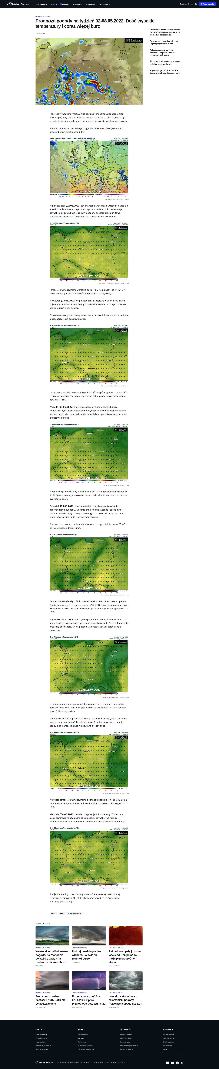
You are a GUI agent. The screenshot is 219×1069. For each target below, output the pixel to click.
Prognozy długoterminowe (129, 1046)
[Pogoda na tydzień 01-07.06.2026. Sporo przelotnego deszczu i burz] (89, 981)
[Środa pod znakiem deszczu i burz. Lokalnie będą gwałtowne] (52, 981)
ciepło (61, 913)
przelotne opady (74, 913)
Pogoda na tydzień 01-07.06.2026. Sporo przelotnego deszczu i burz (165, 71)
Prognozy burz (125, 1042)
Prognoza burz (40, 1042)
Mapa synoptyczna (42, 1049)
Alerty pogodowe (126, 1038)
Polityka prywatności (112, 1062)
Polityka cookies (98, 1062)
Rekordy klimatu (168, 1034)
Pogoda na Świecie (126, 1049)
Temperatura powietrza (85, 1046)
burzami (54, 216)
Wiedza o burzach (169, 1038)
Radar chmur (82, 1042)
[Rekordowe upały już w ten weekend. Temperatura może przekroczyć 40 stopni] (126, 935)
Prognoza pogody (41, 1034)
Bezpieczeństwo (168, 1042)
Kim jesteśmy (167, 1046)
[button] (4, 4)
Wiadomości (125, 1029)
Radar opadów (208, 4)
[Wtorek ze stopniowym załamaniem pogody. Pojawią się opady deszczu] (126, 981)
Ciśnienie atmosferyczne (86, 1049)
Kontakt (165, 1049)
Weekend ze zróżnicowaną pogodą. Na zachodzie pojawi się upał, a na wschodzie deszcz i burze (165, 32)
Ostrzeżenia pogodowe (43, 1046)
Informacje (168, 1029)
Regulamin (124, 1062)
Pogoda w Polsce (43, 16)
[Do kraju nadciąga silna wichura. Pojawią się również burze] (89, 935)
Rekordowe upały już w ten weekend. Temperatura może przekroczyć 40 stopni (162, 52)
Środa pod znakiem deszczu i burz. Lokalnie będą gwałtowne (165, 63)
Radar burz (81, 1038)
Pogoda (39, 1029)
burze (53, 913)
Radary (81, 1029)
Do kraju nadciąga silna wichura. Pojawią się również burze (164, 42)
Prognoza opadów (41, 1038)
